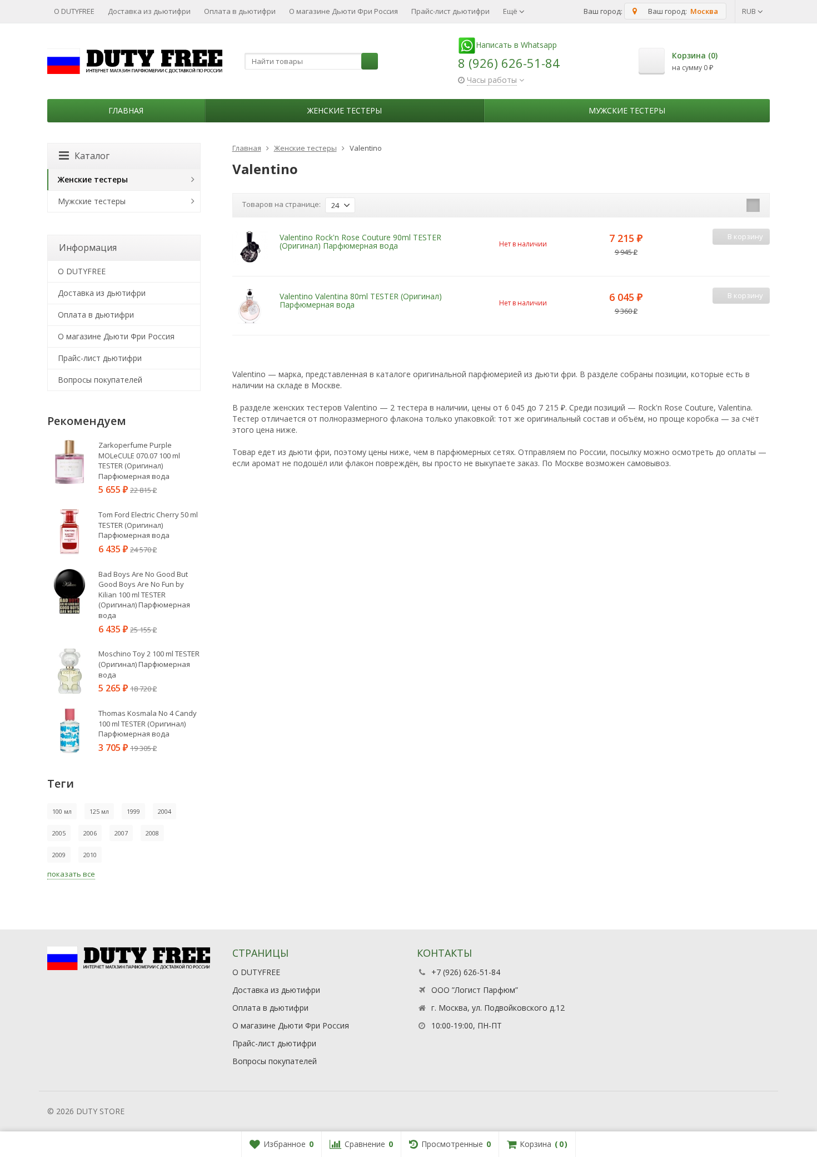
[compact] (753, 205)
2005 (59, 833)
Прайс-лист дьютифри (450, 11)
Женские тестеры (344, 110)
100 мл (62, 811)
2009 (59, 855)
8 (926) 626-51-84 (509, 63)
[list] (736, 205)
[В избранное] (759, 254)
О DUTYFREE (74, 11)
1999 (133, 811)
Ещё (511, 11)
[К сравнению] (743, 254)
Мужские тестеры (627, 110)
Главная (125, 110)
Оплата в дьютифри (240, 11)
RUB (750, 11)
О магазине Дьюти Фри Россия (343, 11)
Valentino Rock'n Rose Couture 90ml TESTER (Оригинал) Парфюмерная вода (360, 241)
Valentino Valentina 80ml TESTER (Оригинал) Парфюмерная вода (361, 300)
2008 (152, 833)
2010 (90, 855)
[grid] (718, 205)
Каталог (91, 156)
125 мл (99, 811)
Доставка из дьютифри (149, 11)
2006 (90, 833)
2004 (164, 811)
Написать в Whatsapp (516, 44)
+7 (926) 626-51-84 (465, 972)
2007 (121, 833)
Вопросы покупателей (100, 379)
